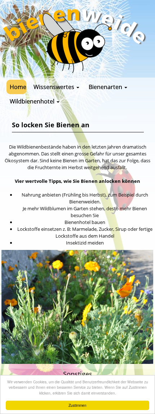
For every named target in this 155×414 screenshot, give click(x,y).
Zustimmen (77, 405)
